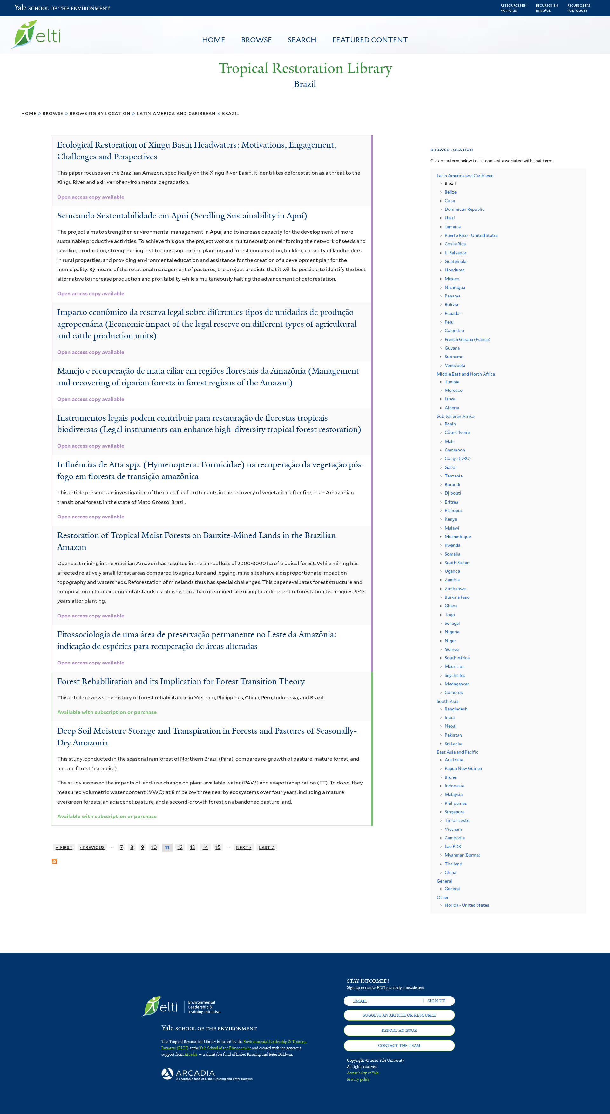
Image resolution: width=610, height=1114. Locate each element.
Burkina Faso (457, 597)
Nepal (451, 726)
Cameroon (455, 450)
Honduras (454, 270)
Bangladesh (456, 709)
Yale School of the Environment (31, 8)
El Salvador (455, 252)
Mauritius (454, 666)
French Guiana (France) (467, 339)
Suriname (454, 356)
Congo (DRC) (458, 458)
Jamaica (453, 226)
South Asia (447, 701)
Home (213, 39)
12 (180, 847)
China (450, 872)
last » (267, 847)
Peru (449, 322)
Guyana (452, 348)
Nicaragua (455, 287)
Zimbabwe (455, 588)
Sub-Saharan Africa (455, 416)
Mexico (452, 279)
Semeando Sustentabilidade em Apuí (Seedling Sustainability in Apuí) (182, 215)
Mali (449, 441)
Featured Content (370, 39)
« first (64, 847)
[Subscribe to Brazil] (54, 859)
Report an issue (399, 1030)
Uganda (452, 571)
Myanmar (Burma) (462, 855)
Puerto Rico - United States (471, 235)
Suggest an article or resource (399, 1015)
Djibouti (453, 493)
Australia (454, 759)
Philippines (456, 803)
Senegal (452, 623)
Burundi (452, 484)
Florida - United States (467, 905)
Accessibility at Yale (362, 1073)
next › (244, 847)
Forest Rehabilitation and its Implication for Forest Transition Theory (181, 681)
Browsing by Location (100, 113)
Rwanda (452, 545)
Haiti (450, 218)
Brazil (230, 113)
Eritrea (451, 502)
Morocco (454, 390)
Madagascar (457, 684)
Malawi (452, 528)
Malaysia (454, 794)
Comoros (454, 692)
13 (192, 847)
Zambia (452, 579)
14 (205, 847)
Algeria (452, 407)
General (444, 881)
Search (302, 39)
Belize (451, 192)
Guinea (452, 649)
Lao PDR (453, 846)
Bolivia (451, 304)
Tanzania (454, 476)
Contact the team (399, 1045)
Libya (450, 399)
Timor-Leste (457, 820)
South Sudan (457, 562)
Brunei (451, 777)
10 (154, 847)
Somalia (452, 554)
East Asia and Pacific (457, 752)
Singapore (454, 812)
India (450, 717)
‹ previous (92, 847)
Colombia (454, 330)
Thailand (453, 864)
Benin (450, 424)
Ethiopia (453, 510)
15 (217, 847)
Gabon (451, 467)
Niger (450, 640)
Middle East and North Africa (466, 374)
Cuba (450, 200)
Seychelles (455, 675)
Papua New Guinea (463, 768)
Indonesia (454, 786)
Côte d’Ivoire (457, 432)
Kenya (451, 519)
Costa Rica (455, 244)
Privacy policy (358, 1079)
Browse (256, 39)
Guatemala (455, 261)
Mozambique (458, 536)
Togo (450, 614)
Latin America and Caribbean (176, 113)
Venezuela (455, 365)
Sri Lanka (453, 743)
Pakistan (453, 735)
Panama (452, 296)
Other (443, 897)
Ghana (451, 606)
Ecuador (453, 313)
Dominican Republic (465, 209)
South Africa (457, 658)
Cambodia (455, 838)
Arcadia (191, 1054)
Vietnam (453, 829)
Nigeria (452, 632)
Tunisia (452, 381)
